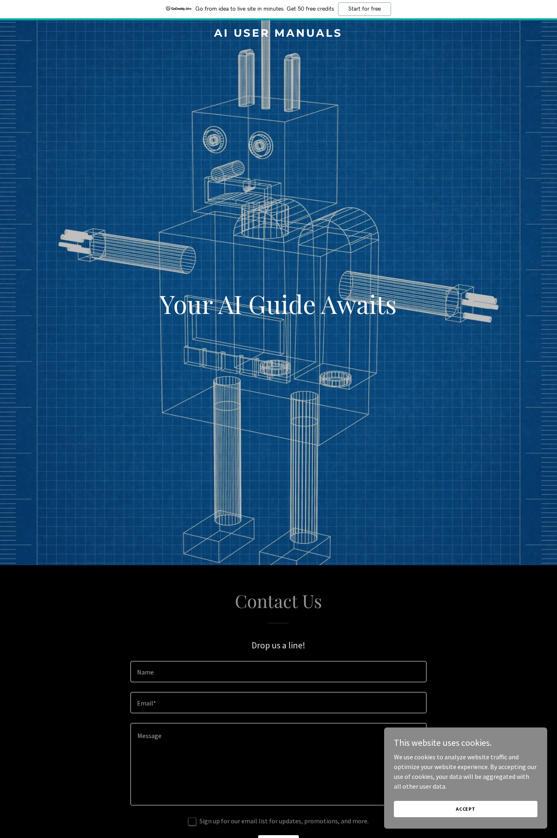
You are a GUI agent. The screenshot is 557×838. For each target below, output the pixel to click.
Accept (465, 809)
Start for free (364, 9)
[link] (278, 34)
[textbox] (278, 671)
